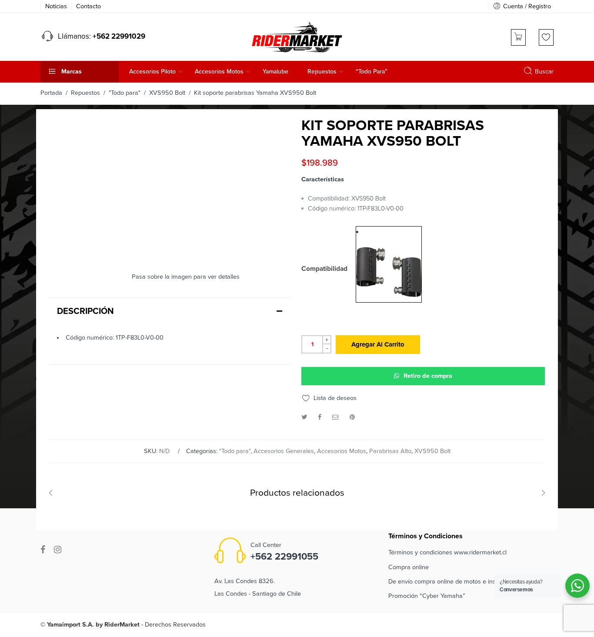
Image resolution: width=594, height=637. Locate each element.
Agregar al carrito (377, 344)
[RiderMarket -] (297, 36)
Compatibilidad (324, 269)
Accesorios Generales (284, 451)
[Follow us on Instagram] (57, 549)
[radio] (388, 265)
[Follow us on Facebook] (42, 549)
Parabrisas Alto (390, 451)
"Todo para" (124, 93)
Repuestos (85, 93)
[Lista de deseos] (546, 37)
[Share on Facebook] (319, 417)
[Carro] (518, 37)
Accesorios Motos (341, 451)
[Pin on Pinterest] (352, 417)
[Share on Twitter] (304, 417)
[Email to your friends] (335, 417)
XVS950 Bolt (167, 93)
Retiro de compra (428, 376)
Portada (51, 93)
